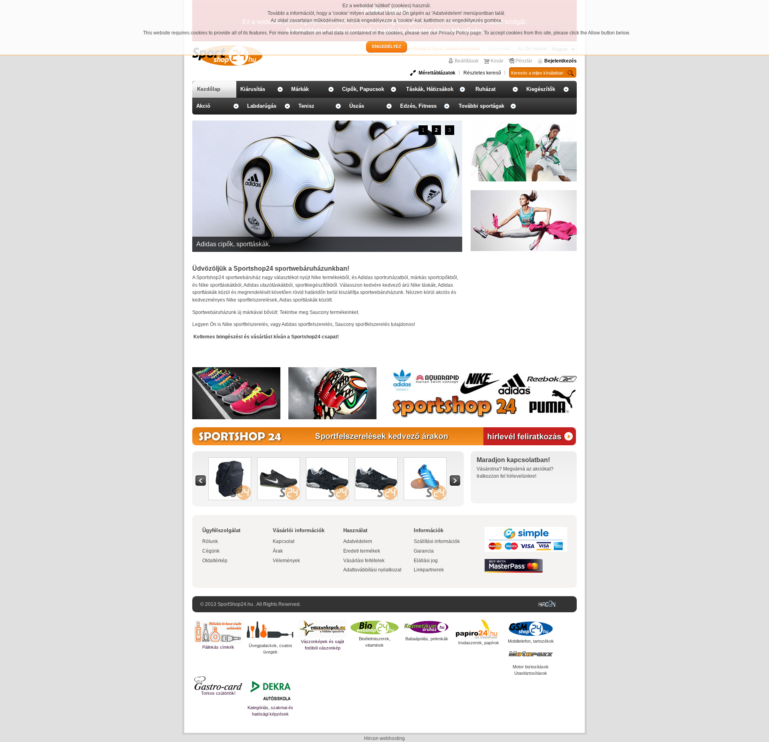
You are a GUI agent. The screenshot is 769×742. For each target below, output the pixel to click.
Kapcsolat (283, 541)
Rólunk (210, 541)
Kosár (497, 61)
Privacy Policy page (460, 33)
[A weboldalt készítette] (549, 604)
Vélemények (286, 560)
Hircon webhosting (384, 738)
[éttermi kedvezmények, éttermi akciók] (218, 683)
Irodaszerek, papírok (478, 642)
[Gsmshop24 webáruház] (531, 628)
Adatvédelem (357, 541)
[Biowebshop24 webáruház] (374, 627)
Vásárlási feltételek (363, 560)
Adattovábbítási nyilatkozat (372, 570)
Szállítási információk (437, 541)
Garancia (424, 551)
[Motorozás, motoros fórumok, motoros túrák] (531, 654)
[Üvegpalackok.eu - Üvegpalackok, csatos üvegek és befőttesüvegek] (270, 630)
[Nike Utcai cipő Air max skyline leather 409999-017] (327, 461)
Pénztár (523, 61)
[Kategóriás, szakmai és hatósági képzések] (270, 690)
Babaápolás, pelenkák (426, 638)
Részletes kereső (482, 73)
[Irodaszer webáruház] (479, 629)
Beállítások (467, 61)
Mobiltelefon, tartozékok (531, 641)
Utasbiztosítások (530, 673)
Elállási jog (426, 560)
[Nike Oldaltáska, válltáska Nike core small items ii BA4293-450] (230, 461)
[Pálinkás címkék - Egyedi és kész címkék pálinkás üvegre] (218, 631)
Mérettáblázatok (437, 73)
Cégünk (210, 551)
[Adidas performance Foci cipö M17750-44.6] (425, 461)
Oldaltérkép (214, 560)
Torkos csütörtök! (218, 693)
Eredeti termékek (361, 551)
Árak (278, 551)
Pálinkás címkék (218, 647)
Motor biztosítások (531, 666)
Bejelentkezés (560, 61)
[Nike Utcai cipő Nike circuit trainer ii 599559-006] (279, 461)
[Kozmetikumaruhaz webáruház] (427, 627)
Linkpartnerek (429, 570)
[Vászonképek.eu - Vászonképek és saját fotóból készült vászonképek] (322, 628)
